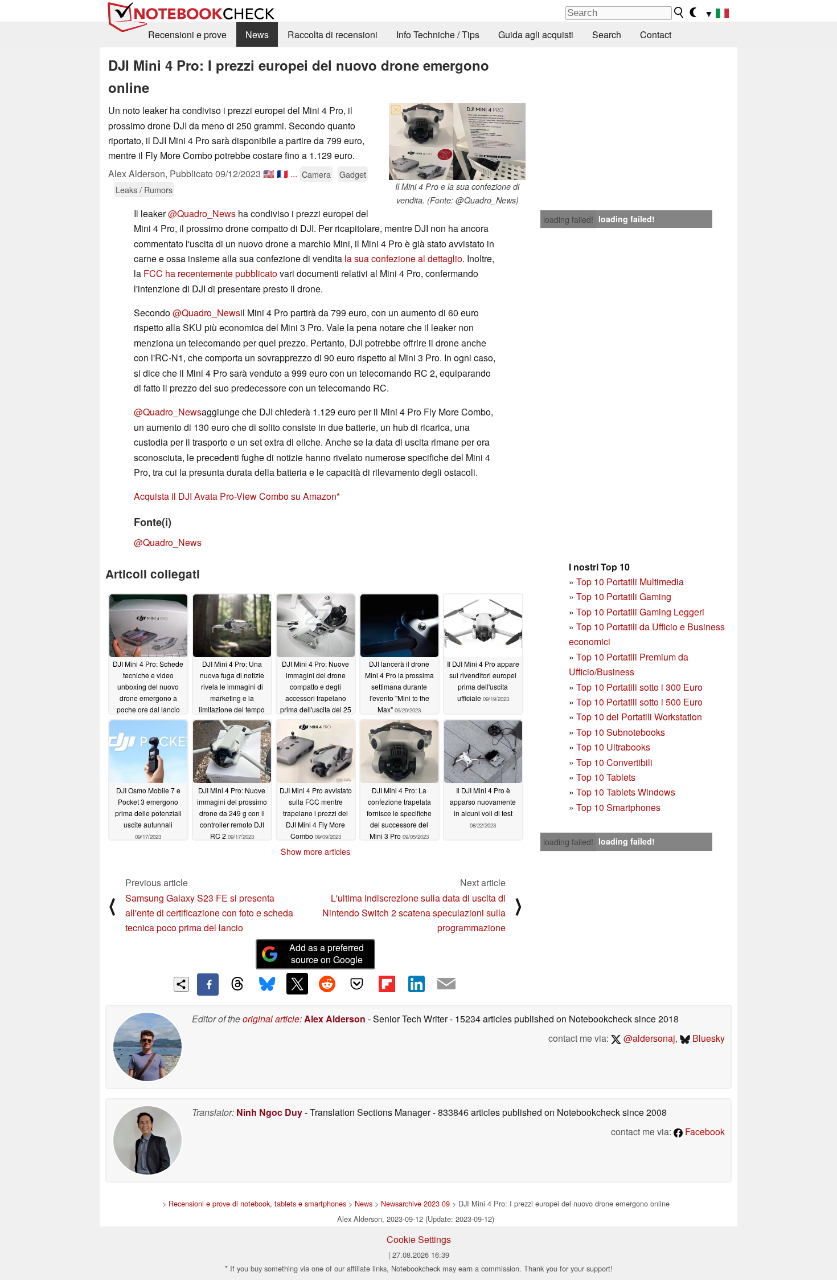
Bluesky (707, 1038)
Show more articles (315, 851)
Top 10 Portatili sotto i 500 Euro (639, 701)
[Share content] (181, 984)
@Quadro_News (202, 213)
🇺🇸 (268, 173)
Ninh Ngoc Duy (269, 1112)
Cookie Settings (419, 1239)
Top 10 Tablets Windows (625, 791)
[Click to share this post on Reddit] (327, 983)
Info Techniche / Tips (437, 34)
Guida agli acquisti (535, 34)
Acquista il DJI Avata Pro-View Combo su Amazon (235, 496)
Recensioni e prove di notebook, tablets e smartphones (257, 1203)
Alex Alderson (335, 1018)
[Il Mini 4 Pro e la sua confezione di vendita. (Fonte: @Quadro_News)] (457, 141)
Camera (316, 174)
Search (606, 34)
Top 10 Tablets (605, 777)
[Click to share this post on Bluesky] (267, 984)
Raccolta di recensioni (333, 34)
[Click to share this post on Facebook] (208, 984)
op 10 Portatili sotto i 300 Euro (642, 687)
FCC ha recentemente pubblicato (210, 273)
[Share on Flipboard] (386, 983)
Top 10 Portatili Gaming (623, 596)
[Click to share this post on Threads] (237, 984)
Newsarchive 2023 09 (415, 1203)
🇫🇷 (282, 173)
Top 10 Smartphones (618, 807)
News (257, 34)
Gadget (352, 174)
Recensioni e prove (187, 34)
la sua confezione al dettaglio (403, 258)
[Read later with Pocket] (357, 983)
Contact (655, 34)
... (293, 173)
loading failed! (568, 219)
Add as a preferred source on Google (326, 953)
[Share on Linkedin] (416, 983)
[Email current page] (446, 984)
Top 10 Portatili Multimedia (630, 581)
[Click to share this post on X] (297, 983)
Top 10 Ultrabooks (613, 746)
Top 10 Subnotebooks (620, 732)
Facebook (704, 1131)
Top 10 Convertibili (614, 762)
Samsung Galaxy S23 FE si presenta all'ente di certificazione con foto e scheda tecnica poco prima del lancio (209, 913)
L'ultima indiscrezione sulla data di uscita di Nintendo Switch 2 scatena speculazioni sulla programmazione (414, 913)
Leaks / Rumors (144, 189)
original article (271, 1018)
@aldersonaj (648, 1038)
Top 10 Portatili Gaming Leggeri (640, 611)
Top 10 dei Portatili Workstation (639, 716)
